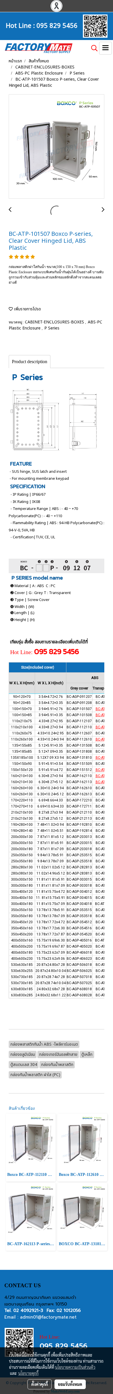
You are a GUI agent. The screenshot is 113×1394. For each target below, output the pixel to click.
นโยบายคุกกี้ (28, 1373)
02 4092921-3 (28, 1310)
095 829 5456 (57, 25)
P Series (51, 328)
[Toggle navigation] (105, 48)
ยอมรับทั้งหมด (70, 1384)
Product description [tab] (29, 361)
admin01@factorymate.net (48, 1317)
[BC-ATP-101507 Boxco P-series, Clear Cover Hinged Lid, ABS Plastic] (56, 147)
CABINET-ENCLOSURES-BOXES (55, 322)
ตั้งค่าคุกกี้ (39, 1384)
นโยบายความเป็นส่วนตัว (75, 1367)
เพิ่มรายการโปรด (27, 309)
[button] (92, 48)
